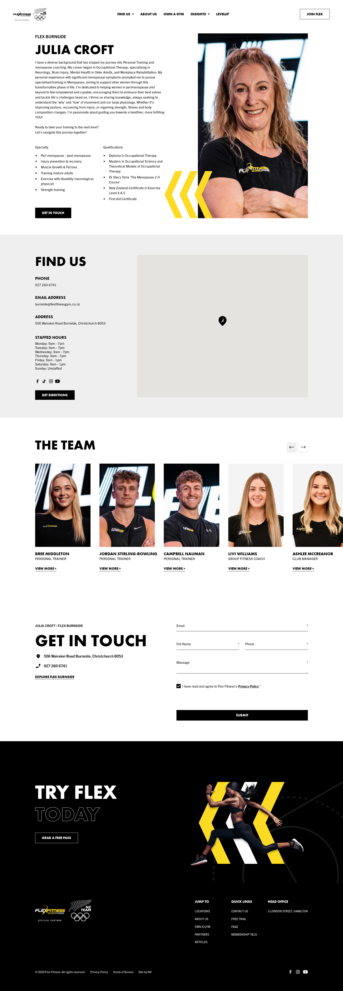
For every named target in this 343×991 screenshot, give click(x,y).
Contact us (239, 911)
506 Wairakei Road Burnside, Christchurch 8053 (70, 323)
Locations (202, 911)
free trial (238, 919)
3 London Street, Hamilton (288, 911)
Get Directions (55, 395)
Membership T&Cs (244, 934)
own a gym (202, 926)
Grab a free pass (56, 838)
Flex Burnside (50, 36)
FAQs (234, 926)
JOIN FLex (315, 14)
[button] (125, 14)
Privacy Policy (248, 686)
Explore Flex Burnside (54, 677)
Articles (201, 942)
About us (201, 919)
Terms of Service (123, 972)
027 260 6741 (46, 285)
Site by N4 (145, 972)
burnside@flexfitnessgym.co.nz (57, 304)
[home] (30, 14)
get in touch (53, 213)
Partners (202, 934)
